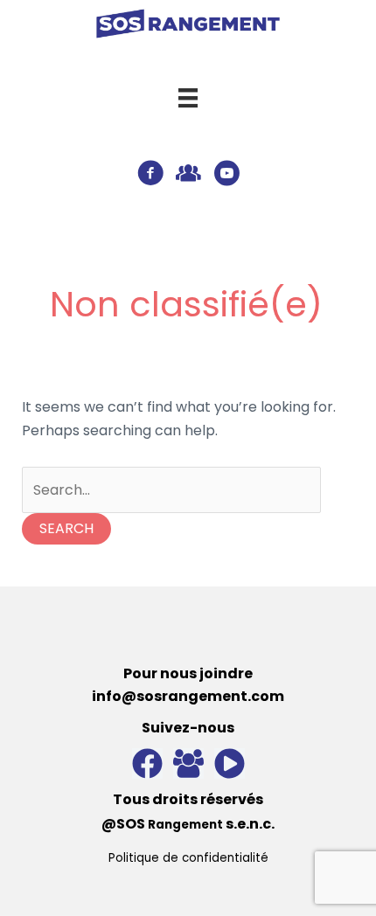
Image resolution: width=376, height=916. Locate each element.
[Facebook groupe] (188, 763)
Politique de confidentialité (188, 858)
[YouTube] (229, 763)
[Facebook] (147, 763)
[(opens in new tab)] (188, 23)
